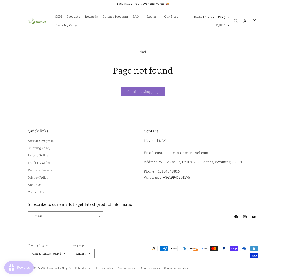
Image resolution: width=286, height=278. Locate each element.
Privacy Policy (38, 177)
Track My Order (39, 163)
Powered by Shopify (59, 268)
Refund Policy (38, 155)
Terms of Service (40, 170)
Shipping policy (150, 268)
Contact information (176, 268)
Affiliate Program (41, 141)
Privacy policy (104, 268)
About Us (34, 185)
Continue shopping (143, 92)
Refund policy (83, 268)
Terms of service (127, 268)
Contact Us (36, 192)
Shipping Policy (39, 148)
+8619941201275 (176, 177)
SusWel (42, 268)
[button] (137, 16)
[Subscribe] (98, 216)
